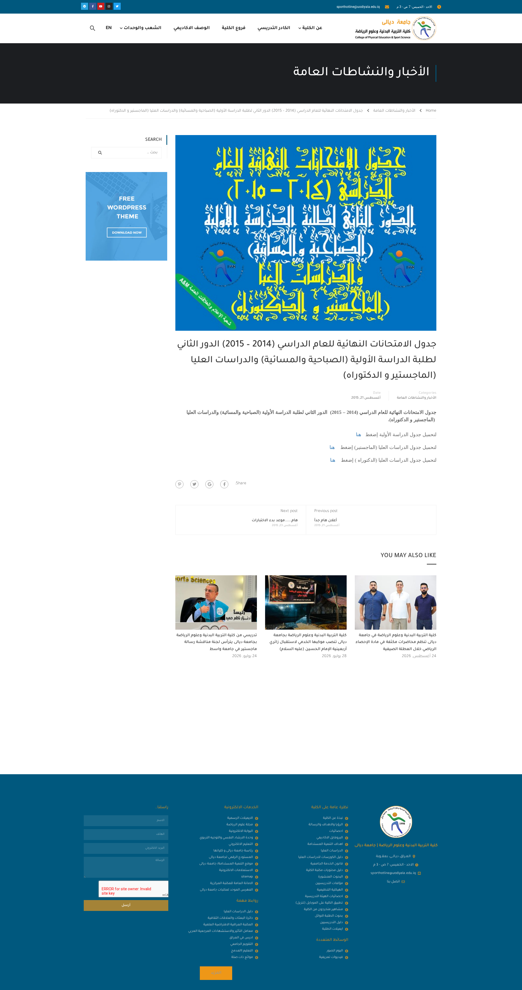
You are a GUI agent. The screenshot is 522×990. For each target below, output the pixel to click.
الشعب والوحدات (142, 28)
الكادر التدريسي (273, 28)
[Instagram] (109, 6)
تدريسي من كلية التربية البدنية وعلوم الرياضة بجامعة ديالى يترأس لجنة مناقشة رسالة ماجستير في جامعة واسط (216, 642)
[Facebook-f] (92, 6)
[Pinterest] (179, 484)
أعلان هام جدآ (325, 521)
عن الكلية (312, 28)
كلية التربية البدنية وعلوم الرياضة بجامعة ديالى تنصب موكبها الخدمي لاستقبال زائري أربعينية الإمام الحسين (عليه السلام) (308, 642)
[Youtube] (100, 6)
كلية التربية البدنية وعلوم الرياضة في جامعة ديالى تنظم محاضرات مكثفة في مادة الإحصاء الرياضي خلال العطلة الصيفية (396, 642)
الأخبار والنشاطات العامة (394, 111)
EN (109, 28)
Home (431, 111)
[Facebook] (224, 484)
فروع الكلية (234, 28)
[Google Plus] (209, 484)
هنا (358, 434)
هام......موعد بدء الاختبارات (275, 521)
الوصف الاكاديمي (191, 28)
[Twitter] (117, 6)
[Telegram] (84, 6)
